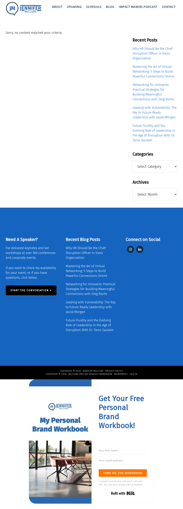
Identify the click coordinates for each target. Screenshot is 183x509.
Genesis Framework (100, 374)
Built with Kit (123, 493)
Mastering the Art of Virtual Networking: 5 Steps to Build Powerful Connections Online (153, 71)
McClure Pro (76, 374)
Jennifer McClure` (23, 9)
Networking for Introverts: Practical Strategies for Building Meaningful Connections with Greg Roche (90, 289)
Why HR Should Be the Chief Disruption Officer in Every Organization (153, 53)
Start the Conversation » (31, 290)
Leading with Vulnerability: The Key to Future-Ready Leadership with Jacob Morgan (155, 112)
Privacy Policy (114, 371)
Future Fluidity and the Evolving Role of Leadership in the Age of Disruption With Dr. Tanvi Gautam (89, 325)
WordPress (121, 374)
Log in (133, 374)
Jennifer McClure (93, 371)
